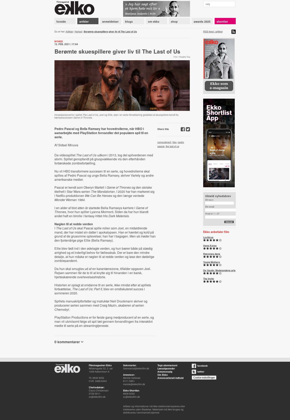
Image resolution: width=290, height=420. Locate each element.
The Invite (208, 278)
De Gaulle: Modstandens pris (219, 270)
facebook (202, 365)
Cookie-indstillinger (204, 377)
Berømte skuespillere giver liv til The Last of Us (110, 31)
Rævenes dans (211, 253)
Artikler (69, 31)
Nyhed (78, 31)
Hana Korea (210, 245)
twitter (200, 371)
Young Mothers (211, 262)
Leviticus (208, 237)
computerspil (164, 142)
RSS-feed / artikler (213, 31)
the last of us (172, 146)
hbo (174, 142)
